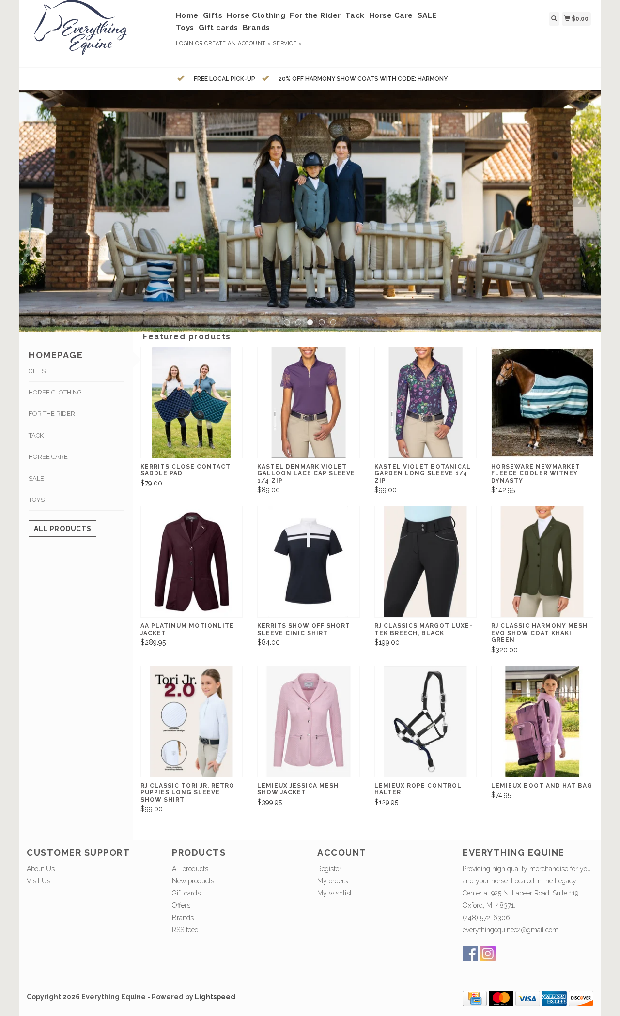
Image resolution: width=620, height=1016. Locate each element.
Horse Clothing (256, 15)
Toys (185, 27)
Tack (355, 15)
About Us (41, 869)
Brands (256, 27)
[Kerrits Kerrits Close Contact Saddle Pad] (191, 402)
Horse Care (391, 15)
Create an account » (237, 43)
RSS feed (185, 930)
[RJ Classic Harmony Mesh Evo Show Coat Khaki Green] (542, 561)
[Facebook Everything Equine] (470, 953)
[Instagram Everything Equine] (488, 953)
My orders (332, 881)
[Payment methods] (476, 998)
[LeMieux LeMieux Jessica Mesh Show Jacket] (308, 721)
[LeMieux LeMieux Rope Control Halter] (425, 721)
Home (187, 15)
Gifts (213, 15)
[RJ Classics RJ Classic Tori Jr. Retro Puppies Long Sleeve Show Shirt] (191, 721)
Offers (181, 905)
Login (185, 43)
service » (287, 43)
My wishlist (334, 893)
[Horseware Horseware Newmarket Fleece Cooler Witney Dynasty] (542, 402)
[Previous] (40, 200)
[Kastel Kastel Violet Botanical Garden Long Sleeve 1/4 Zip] (425, 402)
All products (62, 528)
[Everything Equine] (97, 32)
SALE (427, 15)
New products (193, 881)
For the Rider (315, 15)
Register (329, 869)
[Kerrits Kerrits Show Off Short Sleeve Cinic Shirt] (308, 561)
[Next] (579, 200)
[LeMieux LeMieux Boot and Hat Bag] (542, 721)
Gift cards (218, 27)
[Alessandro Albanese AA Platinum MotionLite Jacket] (191, 561)
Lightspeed (215, 997)
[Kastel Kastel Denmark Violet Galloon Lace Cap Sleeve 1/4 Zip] (308, 402)
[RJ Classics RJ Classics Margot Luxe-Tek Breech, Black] (425, 561)
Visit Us (38, 881)
